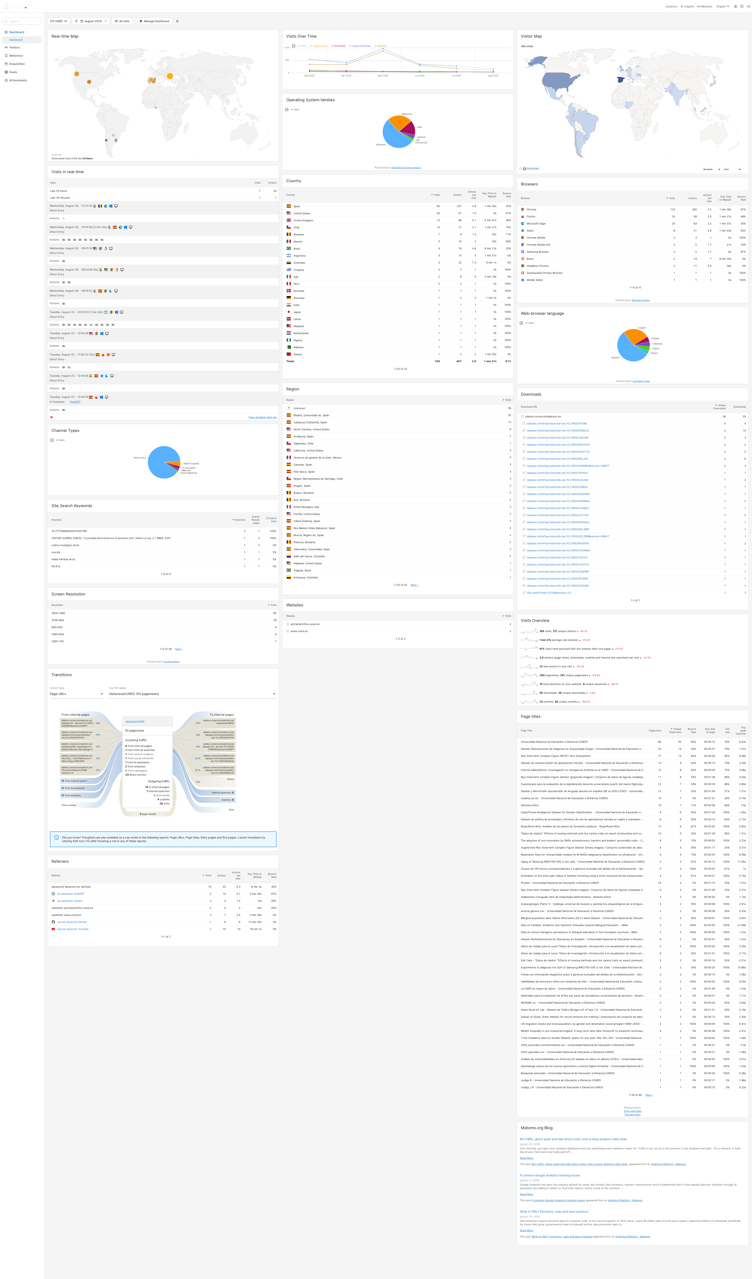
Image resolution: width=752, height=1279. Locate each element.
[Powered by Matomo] (20, 6)
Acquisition (17, 63)
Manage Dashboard (156, 21)
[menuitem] (671, 6)
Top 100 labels (117, 688)
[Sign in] (748, 6)
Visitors (14, 47)
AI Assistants (18, 80)
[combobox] (77, 694)
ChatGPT (75, 401)
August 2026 (93, 21)
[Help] (742, 6)
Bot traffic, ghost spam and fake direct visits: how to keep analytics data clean (574, 1139)
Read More (526, 1158)
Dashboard (16, 32)
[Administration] (735, 6)
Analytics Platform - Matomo (668, 1164)
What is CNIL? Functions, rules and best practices (554, 1211)
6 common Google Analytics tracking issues (550, 1175)
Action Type (57, 688)
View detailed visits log (263, 417)
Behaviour (16, 55)
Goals (13, 72)
